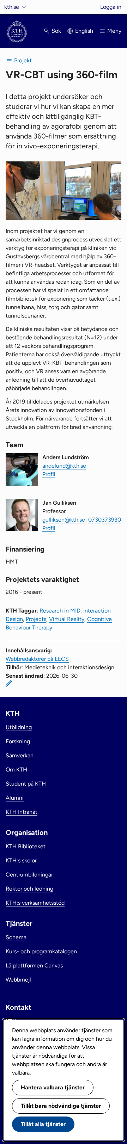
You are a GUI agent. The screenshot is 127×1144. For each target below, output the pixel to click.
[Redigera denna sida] (9, 683)
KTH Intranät (21, 811)
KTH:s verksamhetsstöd (35, 902)
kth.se (11, 7)
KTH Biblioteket (26, 846)
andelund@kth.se (64, 465)
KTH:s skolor (21, 860)
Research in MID (60, 610)
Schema (16, 937)
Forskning (18, 741)
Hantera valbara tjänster (53, 1087)
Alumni (15, 797)
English (84, 30)
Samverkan (20, 755)
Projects (36, 619)
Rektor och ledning (29, 888)
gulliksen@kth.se (63, 519)
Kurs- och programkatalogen (41, 951)
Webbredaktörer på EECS (37, 659)
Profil (48, 474)
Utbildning (19, 727)
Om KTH (16, 769)
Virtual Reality (66, 619)
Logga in (110, 7)
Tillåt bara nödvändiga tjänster (61, 1105)
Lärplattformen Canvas (34, 965)
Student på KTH (26, 783)
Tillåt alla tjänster (43, 1124)
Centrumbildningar (29, 874)
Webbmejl (18, 979)
